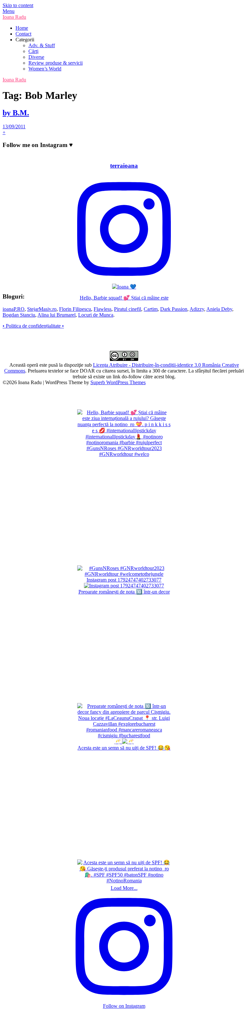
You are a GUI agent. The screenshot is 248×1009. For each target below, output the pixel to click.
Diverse (36, 57)
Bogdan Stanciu (19, 315)
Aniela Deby (219, 309)
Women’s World (44, 68)
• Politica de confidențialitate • (33, 326)
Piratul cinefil (127, 309)
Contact (23, 34)
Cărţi (33, 51)
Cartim (151, 309)
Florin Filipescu (75, 309)
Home (22, 28)
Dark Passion (173, 309)
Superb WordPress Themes (118, 382)
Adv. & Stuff (41, 45)
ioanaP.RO (14, 309)
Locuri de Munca (95, 315)
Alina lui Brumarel (56, 315)
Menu (9, 11)
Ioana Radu (14, 17)
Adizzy (197, 309)
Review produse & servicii (55, 63)
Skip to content (18, 5)
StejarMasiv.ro (42, 309)
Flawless (102, 309)
